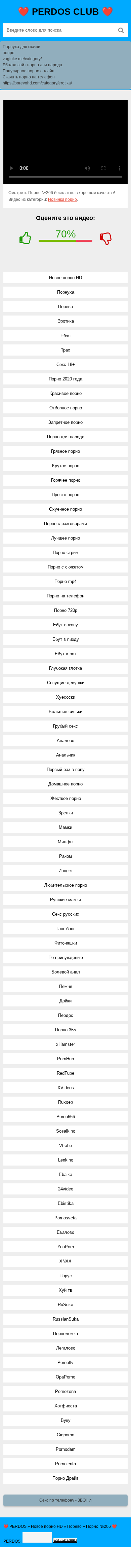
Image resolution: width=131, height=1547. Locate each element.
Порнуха (65, 292)
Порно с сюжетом (66, 566)
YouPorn (65, 1246)
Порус (65, 1275)
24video (65, 1188)
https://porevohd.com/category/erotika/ (37, 83)
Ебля (65, 335)
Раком (65, 856)
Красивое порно (65, 393)
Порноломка (65, 1333)
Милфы (65, 841)
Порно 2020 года (65, 378)
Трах (65, 350)
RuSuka (65, 1304)
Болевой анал (65, 971)
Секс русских (65, 914)
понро (8, 52)
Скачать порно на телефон (29, 77)
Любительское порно (65, 885)
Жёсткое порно (65, 798)
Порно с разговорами (65, 523)
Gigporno (65, 1434)
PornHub (65, 1058)
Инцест (65, 870)
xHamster (65, 1044)
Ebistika (66, 1203)
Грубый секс (65, 726)
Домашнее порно (65, 783)
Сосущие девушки (65, 682)
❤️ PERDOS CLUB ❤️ (65, 12)
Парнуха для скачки (21, 46)
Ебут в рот (65, 653)
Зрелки (65, 812)
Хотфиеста (65, 1405)
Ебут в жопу (65, 624)
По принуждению (65, 957)
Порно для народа (65, 436)
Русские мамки (65, 899)
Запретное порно (65, 422)
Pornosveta (65, 1217)
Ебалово (65, 1232)
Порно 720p (65, 610)
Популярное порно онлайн (28, 71)
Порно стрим (66, 552)
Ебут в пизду (65, 639)
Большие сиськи (65, 711)
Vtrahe (65, 1145)
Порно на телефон (65, 595)
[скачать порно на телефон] (65, 1541)
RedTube (65, 1073)
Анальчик (65, 755)
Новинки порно (62, 199)
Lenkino (65, 1160)
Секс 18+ (65, 364)
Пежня (65, 986)
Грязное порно (65, 451)
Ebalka (65, 1174)
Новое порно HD (65, 277)
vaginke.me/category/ (22, 59)
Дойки (65, 1000)
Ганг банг (65, 928)
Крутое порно (65, 465)
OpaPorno (65, 1376)
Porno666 (65, 1116)
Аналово (65, 740)
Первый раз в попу (66, 769)
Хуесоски (65, 697)
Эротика (65, 321)
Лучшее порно (65, 538)
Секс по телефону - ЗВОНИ (65, 1500)
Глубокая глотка (65, 668)
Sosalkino (65, 1131)
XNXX (65, 1261)
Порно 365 (65, 1029)
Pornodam (66, 1449)
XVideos (65, 1087)
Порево (65, 306)
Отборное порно (65, 407)
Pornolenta (65, 1463)
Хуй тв (65, 1290)
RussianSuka (66, 1319)
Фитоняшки (65, 943)
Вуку (66, 1420)
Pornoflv (65, 1362)
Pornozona (65, 1391)
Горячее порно (65, 480)
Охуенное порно (65, 509)
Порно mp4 (65, 581)
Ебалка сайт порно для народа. (33, 65)
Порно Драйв (65, 1478)
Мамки (65, 827)
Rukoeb (65, 1102)
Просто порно (65, 494)
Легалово (65, 1348)
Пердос (65, 1015)
